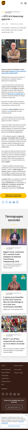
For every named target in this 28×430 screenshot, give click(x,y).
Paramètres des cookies (14, 426)
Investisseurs (5, 378)
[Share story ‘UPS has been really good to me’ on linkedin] (10, 202)
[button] (22, 3)
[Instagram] (10, 395)
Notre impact (4, 375)
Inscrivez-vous (13, 407)
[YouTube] (18, 395)
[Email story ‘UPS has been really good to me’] (13, 202)
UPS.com (17, 369)
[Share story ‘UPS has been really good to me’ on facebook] (2, 202)
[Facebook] (2, 395)
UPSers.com (18, 372)
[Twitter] (6, 395)
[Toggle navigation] (25, 3)
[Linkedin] (14, 395)
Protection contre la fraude (11, 413)
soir (8, 111)
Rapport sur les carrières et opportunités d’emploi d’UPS (13, 195)
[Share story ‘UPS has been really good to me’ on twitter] (6, 202)
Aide (2, 384)
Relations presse (5, 381)
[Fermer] (26, 415)
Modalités (20, 413)
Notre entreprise (5, 372)
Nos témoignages (6, 369)
